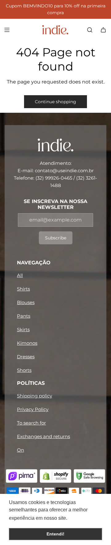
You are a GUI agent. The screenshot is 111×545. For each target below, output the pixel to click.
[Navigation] (7, 30)
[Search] (90, 30)
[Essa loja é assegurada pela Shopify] (55, 476)
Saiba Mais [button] (81, 518)
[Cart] (103, 30)
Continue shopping (55, 101)
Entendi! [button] (55, 533)
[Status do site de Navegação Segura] (89, 476)
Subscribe (55, 238)
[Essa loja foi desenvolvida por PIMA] (21, 476)
